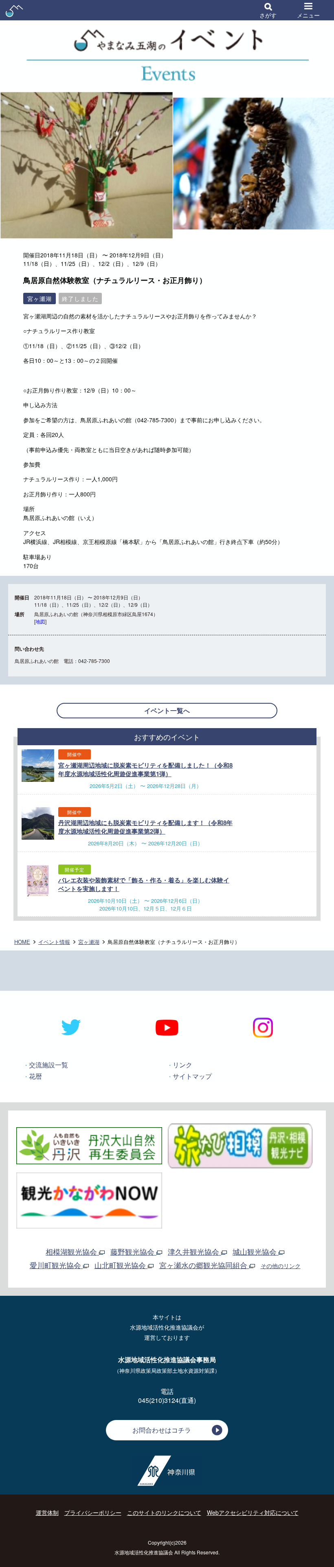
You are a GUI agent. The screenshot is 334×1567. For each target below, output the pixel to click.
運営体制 (47, 1512)
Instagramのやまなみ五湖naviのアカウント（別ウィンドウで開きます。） (263, 1027)
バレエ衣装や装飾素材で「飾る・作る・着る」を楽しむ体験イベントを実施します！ (143, 884)
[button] (268, 10)
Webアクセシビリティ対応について (253, 1512)
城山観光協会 (256, 1251)
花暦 (35, 1076)
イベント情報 (54, 942)
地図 (40, 621)
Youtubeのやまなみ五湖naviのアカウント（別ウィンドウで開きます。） (167, 1027)
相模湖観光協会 (72, 1251)
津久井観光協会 (194, 1251)
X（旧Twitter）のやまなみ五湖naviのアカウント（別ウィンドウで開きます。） (71, 1027)
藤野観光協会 (133, 1251)
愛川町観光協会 (56, 1265)
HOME (22, 942)
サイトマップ (192, 1076)
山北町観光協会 (121, 1265)
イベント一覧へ (167, 710)
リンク (182, 1064)
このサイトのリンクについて (164, 1512)
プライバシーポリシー (92, 1512)
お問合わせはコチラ (161, 1430)
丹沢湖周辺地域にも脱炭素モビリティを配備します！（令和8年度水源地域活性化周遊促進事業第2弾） (145, 827)
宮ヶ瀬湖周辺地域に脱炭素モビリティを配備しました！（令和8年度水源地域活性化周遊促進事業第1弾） (145, 769)
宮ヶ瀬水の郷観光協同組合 (204, 1265)
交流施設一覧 (48, 1064)
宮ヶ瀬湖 (88, 942)
